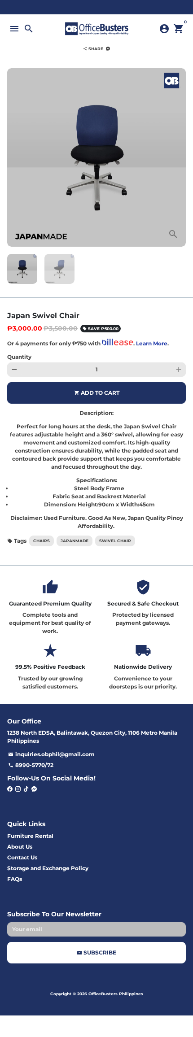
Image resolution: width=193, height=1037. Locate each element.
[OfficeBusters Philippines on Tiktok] (26, 788)
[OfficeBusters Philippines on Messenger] (34, 788)
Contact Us (22, 857)
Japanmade (74, 540)
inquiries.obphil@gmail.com (51, 754)
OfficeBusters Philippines (115, 993)
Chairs (41, 540)
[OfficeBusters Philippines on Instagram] (18, 788)
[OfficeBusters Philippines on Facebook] (10, 788)
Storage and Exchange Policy (47, 868)
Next (178, 157)
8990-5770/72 (30, 765)
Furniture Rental (30, 835)
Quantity (19, 356)
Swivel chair (115, 540)
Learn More (151, 343)
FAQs (14, 879)
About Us (19, 846)
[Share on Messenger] (108, 48)
